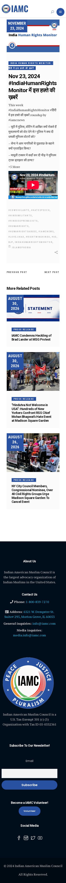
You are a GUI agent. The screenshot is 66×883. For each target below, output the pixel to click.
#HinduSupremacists (23, 221)
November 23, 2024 (17, 26)
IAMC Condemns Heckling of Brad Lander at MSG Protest (32, 337)
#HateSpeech (40, 210)
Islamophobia (21, 247)
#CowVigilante (19, 210)
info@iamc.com (44, 623)
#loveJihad (16, 237)
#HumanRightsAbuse (22, 231)
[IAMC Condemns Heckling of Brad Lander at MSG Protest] (33, 308)
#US (54, 237)
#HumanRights (18, 226)
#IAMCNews (46, 231)
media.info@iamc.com (29, 635)
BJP (10, 242)
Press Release (24, 329)
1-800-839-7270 (37, 602)
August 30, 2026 (15, 303)
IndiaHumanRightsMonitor (33, 242)
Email (29, 761)
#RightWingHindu (38, 237)
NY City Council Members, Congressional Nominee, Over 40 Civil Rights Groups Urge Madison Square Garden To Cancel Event (32, 494)
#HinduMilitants (20, 215)
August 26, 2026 (15, 442)
